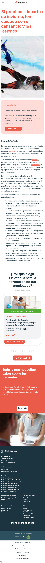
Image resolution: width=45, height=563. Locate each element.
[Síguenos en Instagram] (19, 523)
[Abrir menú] (3, 2)
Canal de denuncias (22, 558)
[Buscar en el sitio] (38, 2)
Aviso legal (22, 555)
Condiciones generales (22, 542)
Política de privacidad (22, 549)
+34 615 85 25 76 (7, 458)
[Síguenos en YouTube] (33, 523)
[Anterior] (11, 351)
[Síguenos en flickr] (16, 523)
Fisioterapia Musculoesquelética (12, 482)
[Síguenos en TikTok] (26, 523)
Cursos (3, 499)
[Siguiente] (34, 351)
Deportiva (4, 510)
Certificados (27, 512)
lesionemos (35, 165)
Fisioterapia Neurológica (10, 489)
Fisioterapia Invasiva (8, 478)
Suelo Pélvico (6, 508)
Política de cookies (22, 552)
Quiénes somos (6, 467)
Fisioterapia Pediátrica (9, 487)
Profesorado (27, 510)
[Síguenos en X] (29, 523)
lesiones (12, 151)
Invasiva (4, 512)
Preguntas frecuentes (9, 471)
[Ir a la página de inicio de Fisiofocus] (10, 451)
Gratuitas (26, 501)
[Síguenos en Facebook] (12, 523)
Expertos (26, 498)
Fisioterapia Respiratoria (10, 485)
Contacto (4, 469)
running (35, 160)
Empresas (26, 515)
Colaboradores (28, 517)
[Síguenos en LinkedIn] (22, 523)
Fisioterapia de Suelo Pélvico (11, 480)
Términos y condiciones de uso (22, 545)
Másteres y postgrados (9, 498)
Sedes (25, 508)
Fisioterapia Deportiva (9, 483)
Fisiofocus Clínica (29, 513)
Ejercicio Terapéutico (8, 491)
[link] (14, 342)
